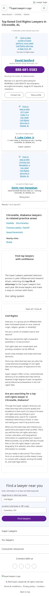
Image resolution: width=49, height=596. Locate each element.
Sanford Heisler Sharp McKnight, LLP (23, 63)
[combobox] (24, 499)
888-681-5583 (26, 69)
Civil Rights (18, 14)
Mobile (9, 242)
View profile (36, 95)
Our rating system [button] (14, 296)
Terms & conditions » (13, 586)
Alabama (26, 14)
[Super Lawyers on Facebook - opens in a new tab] (15, 566)
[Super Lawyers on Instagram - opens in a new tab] (21, 566)
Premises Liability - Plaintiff (17, 227)
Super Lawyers (9, 531)
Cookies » (41, 586)
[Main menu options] (4, 8)
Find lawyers (24, 518)
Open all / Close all (33, 309)
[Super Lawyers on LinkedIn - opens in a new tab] (34, 566)
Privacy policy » (29, 586)
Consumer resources (13, 548)
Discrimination (22, 223)
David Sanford (24, 60)
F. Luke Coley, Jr (24, 137)
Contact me (15, 95)
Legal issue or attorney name (14, 495)
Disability (10, 223)
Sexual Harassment (14, 232)
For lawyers (8, 540)
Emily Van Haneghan (24, 187)
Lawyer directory (7, 14)
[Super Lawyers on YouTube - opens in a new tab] (27, 566)
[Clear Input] (43, 499)
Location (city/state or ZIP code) (15, 506)
